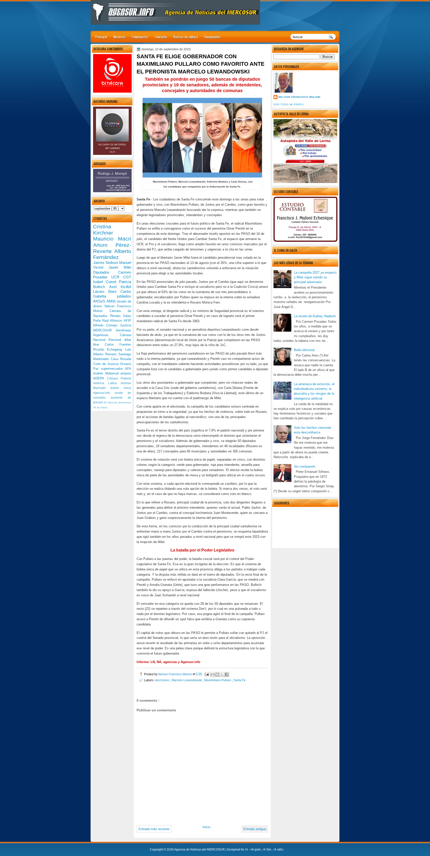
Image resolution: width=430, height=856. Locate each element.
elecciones (162, 680)
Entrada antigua (254, 829)
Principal (101, 36)
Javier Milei (119, 267)
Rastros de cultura (185, 36)
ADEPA (100, 378)
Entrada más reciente (154, 829)
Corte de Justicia (106, 364)
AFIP (127, 320)
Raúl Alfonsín (113, 320)
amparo (125, 373)
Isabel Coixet (106, 282)
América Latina (107, 383)
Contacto (161, 36)
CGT (127, 277)
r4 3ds (267, 849)
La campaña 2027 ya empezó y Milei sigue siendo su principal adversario (315, 277)
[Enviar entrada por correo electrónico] (206, 674)
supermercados (113, 368)
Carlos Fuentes (118, 344)
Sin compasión (304, 466)
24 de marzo (100, 407)
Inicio (206, 827)
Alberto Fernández (112, 254)
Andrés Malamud (106, 373)
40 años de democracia (117, 402)
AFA (128, 368)
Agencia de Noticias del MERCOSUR (199, 849)
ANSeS (100, 301)
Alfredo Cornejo (106, 325)
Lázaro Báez (106, 291)
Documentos (212, 36)
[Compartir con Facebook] (226, 674)
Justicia (125, 325)
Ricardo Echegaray (109, 349)
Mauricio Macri (112, 239)
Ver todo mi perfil (288, 104)
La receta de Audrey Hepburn (315, 316)
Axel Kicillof (120, 287)
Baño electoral (304, 350)
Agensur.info (104, 392)
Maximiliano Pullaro (218, 680)
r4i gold (255, 849)
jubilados (124, 296)
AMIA (112, 301)
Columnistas (140, 36)
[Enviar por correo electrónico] (212, 674)
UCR (117, 277)
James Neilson (106, 262)
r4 (247, 849)
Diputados (105, 272)
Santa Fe (239, 680)
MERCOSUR (104, 330)
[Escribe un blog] (217, 674)
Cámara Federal (119, 378)
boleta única (120, 387)
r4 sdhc (278, 849)
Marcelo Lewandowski (187, 680)
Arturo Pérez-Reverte (112, 248)
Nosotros (119, 36)
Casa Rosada (121, 359)
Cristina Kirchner (103, 230)
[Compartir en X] (221, 674)
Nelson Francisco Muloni (299, 97)
